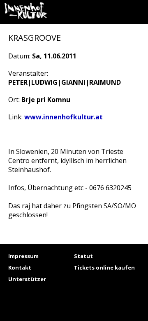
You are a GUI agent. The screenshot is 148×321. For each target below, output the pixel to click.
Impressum (23, 256)
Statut (83, 256)
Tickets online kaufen (104, 267)
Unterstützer (27, 279)
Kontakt (19, 267)
